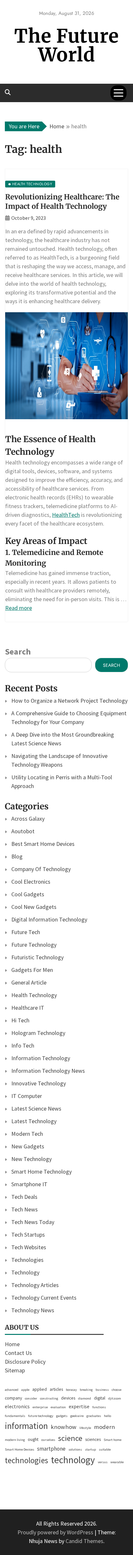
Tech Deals (24, 1196)
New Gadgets (27, 1146)
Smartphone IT (29, 1184)
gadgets (61, 1416)
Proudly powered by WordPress (56, 1532)
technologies (26, 1460)
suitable (105, 1449)
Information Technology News (48, 1070)
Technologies (27, 1259)
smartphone (51, 1448)
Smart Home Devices (19, 1449)
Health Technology (34, 995)
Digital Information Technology (49, 919)
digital (99, 1398)
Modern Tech (27, 1133)
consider (31, 1398)
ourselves (48, 1440)
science (70, 1438)
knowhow (64, 1427)
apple (25, 1390)
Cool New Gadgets (33, 907)
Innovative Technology (38, 1083)
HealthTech (66, 514)
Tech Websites (28, 1247)
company (13, 1398)
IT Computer (26, 1096)
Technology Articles (35, 1285)
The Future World (66, 45)
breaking (86, 1390)
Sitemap (15, 1370)
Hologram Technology (38, 1033)
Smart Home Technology (41, 1171)
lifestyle (85, 1428)
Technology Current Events (44, 1297)
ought (33, 1439)
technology (73, 1460)
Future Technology (33, 944)
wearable (117, 1462)
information (26, 1425)
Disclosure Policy (25, 1361)
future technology (40, 1416)
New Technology (31, 1159)
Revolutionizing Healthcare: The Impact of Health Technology (62, 201)
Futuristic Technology (37, 957)
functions (99, 1407)
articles (56, 1389)
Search (18, 651)
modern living (15, 1440)
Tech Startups (28, 1234)
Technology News (32, 1310)
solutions (75, 1449)
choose (116, 1390)
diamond (84, 1398)
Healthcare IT (27, 1007)
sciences (93, 1439)
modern (104, 1427)
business (102, 1390)
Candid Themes (84, 1541)
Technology (25, 1272)
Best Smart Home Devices (43, 843)
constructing (49, 1398)
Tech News (24, 1209)
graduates (94, 1416)
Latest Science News (36, 1108)
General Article (28, 982)
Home (12, 1344)
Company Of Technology (41, 869)
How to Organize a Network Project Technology (69, 700)
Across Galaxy (28, 818)
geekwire (77, 1416)
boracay (71, 1390)
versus (102, 1462)
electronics (17, 1406)
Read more (18, 608)
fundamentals (15, 1416)
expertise (79, 1406)
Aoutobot (23, 831)
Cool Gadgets (27, 894)
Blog (17, 856)
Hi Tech (20, 1020)
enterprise (40, 1407)
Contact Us (18, 1353)
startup (90, 1449)
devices (68, 1398)
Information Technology (40, 1058)
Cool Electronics (30, 881)
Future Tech (25, 932)
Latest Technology (33, 1121)
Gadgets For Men (32, 970)
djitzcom (114, 1398)
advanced (11, 1390)
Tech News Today (32, 1222)
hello (107, 1416)
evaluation (58, 1407)
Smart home (112, 1440)
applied (39, 1389)
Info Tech (22, 1045)
